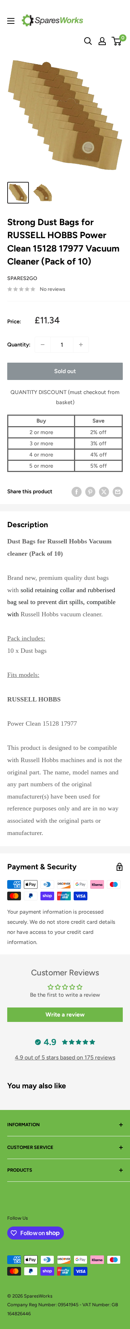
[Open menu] (10, 21)
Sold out (65, 371)
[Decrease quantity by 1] (42, 344)
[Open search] (88, 41)
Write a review (65, 1014)
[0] (116, 41)
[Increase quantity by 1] (80, 344)
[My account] (102, 41)
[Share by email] (118, 491)
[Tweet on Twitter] (104, 491)
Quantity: (18, 344)
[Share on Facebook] (77, 491)
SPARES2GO (22, 278)
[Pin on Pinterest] (90, 491)
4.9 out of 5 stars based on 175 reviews (65, 1057)
